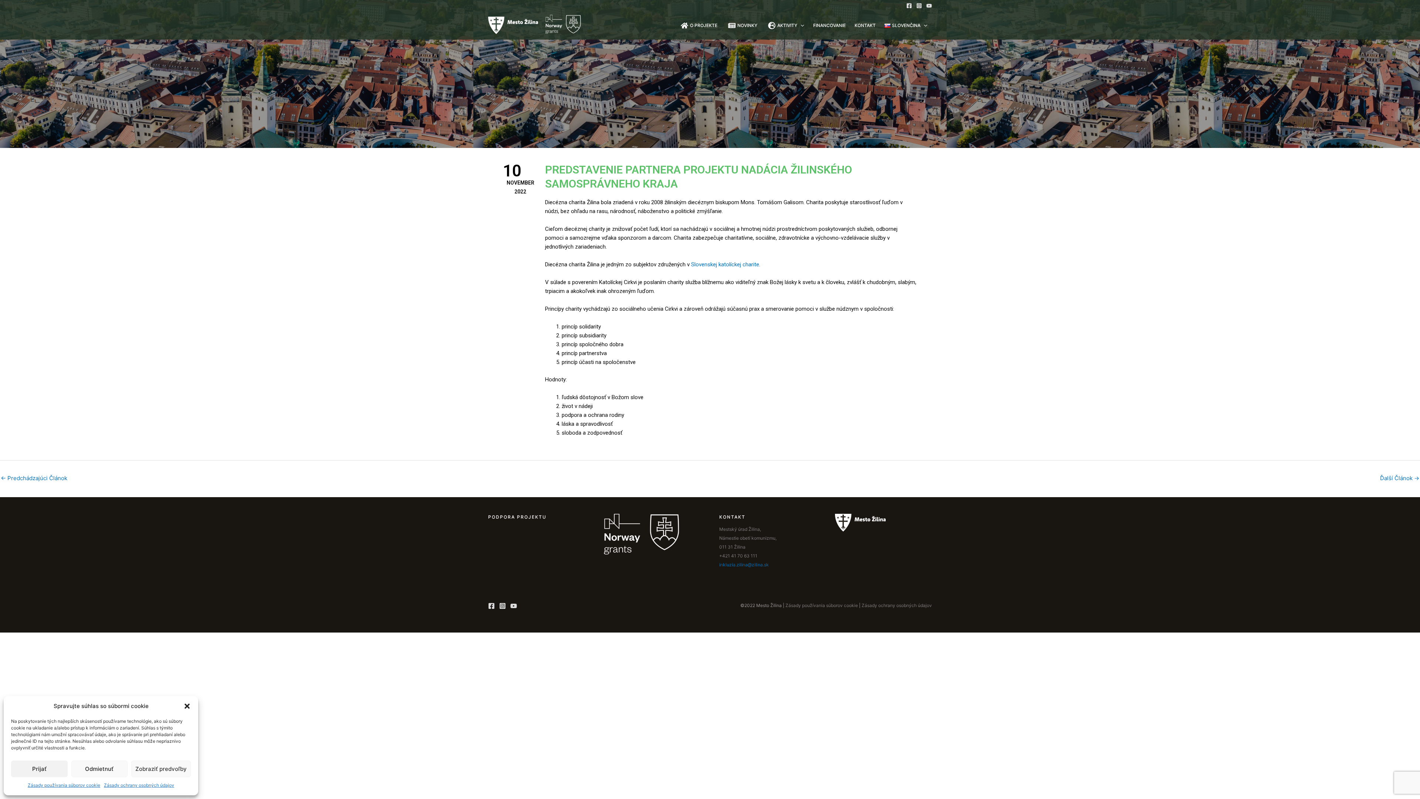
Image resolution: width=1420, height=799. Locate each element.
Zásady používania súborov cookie (64, 785)
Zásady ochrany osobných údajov (139, 785)
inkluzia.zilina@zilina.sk (744, 564)
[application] (800, 25)
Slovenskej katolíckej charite (725, 264)
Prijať (39, 768)
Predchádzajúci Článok (34, 478)
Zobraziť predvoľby (161, 768)
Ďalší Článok (1399, 478)
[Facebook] (909, 6)
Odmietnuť (99, 768)
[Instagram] (919, 6)
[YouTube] (929, 6)
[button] (187, 706)
